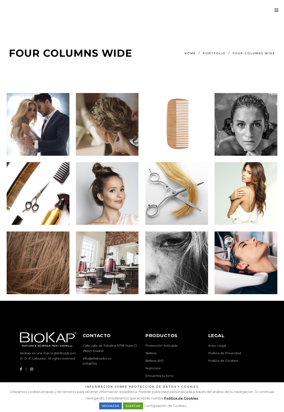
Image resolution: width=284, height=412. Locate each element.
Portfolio (214, 53)
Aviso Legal (217, 346)
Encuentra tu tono (159, 376)
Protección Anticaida (161, 346)
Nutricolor (153, 368)
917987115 (90, 364)
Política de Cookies (223, 361)
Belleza (150, 353)
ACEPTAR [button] (133, 406)
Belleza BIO (154, 361)
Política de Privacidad (224, 353)
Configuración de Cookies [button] (165, 406)
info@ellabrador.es (97, 358)
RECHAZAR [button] (110, 406)
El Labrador (37, 358)
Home (190, 53)
